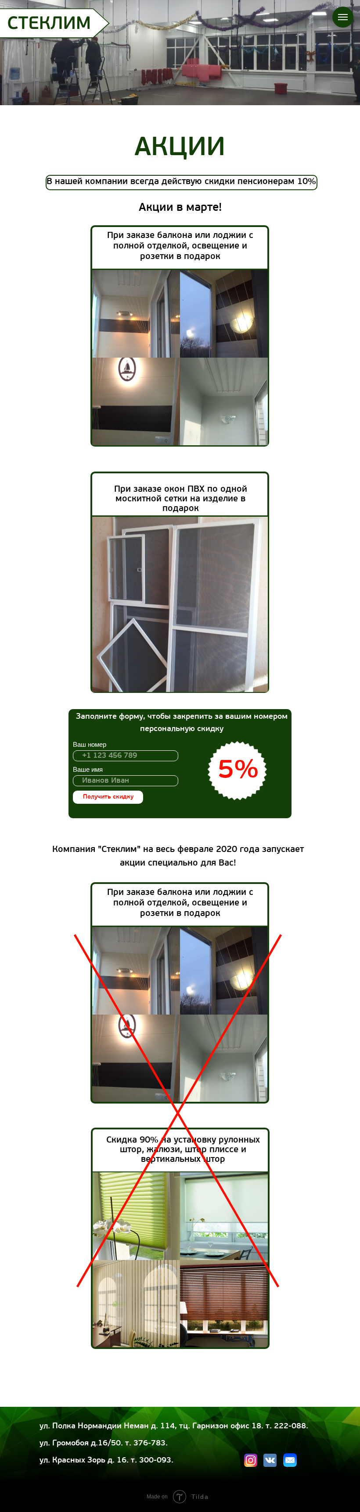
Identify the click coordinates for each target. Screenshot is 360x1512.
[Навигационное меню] (343, 17)
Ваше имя (88, 769)
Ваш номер (89, 744)
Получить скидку (108, 797)
